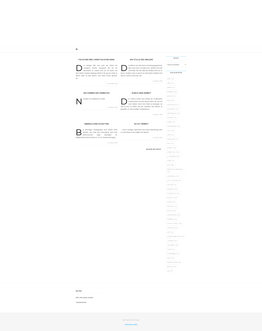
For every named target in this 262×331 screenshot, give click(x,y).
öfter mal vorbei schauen (84, 297)
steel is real (174, 223)
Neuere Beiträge (153, 149)
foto (171, 130)
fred (170, 135)
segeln (171, 210)
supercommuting (175, 236)
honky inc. (173, 152)
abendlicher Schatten (96, 124)
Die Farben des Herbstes (97, 93)
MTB (170, 165)
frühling (172, 139)
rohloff (172, 206)
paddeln (172, 189)
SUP (170, 232)
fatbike (172, 117)
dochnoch (173, 109)
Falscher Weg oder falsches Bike (97, 60)
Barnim (172, 91)
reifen (171, 202)
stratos (172, 228)
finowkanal (173, 126)
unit (170, 258)
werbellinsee (174, 262)
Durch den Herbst (141, 93)
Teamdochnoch (81, 302)
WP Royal (136, 320)
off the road (174, 180)
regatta (172, 197)
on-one (171, 184)
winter (171, 266)
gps (170, 143)
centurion (173, 104)
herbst (171, 147)
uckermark (173, 253)
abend (171, 87)
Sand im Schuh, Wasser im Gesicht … (131, 22)
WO (170, 271)
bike (171, 100)
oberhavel (173, 176)
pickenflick (173, 193)
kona (171, 160)
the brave (172, 245)
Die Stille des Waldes (141, 60)
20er (170, 79)
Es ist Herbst (141, 124)
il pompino (173, 156)
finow (171, 122)
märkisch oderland (175, 170)
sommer (172, 219)
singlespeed (173, 215)
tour (171, 249)
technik (172, 240)
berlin (171, 96)
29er (170, 83)
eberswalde (173, 113)
